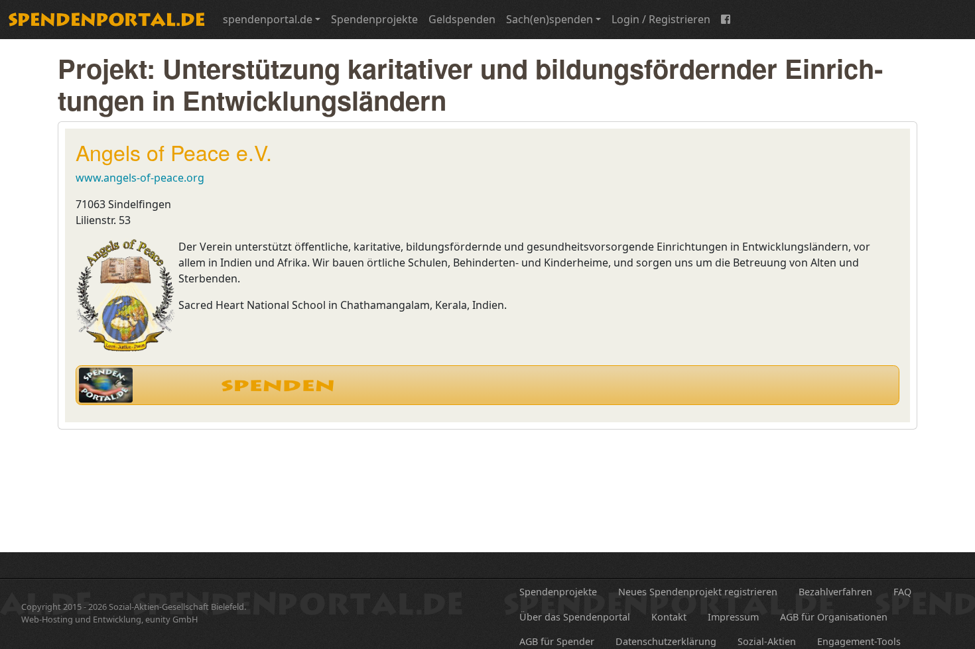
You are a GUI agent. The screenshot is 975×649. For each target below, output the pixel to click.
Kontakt (668, 617)
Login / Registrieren (661, 19)
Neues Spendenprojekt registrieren (697, 591)
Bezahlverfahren (835, 591)
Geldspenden (461, 19)
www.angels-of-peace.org (140, 177)
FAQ (902, 591)
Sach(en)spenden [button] (549, 19)
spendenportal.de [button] (267, 19)
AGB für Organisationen (833, 617)
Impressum (733, 617)
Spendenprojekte (374, 19)
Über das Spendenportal (574, 617)
